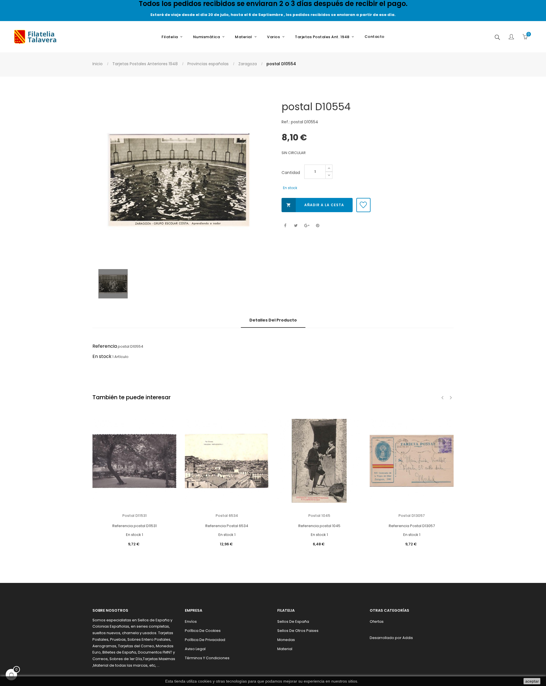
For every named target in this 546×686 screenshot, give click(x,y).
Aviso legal (195, 649)
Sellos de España (293, 621)
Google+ (306, 225)
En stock (101, 356)
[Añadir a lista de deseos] (363, 205)
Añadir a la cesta (315, 204)
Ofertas (377, 621)
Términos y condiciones (207, 658)
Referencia (104, 346)
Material (284, 649)
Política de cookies (203, 630)
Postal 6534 (227, 515)
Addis (407, 637)
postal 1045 (319, 515)
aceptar (532, 681)
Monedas (286, 639)
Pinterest (317, 225)
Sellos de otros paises (297, 630)
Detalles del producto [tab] (273, 320)
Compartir (285, 225)
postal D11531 (134, 515)
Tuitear (295, 225)
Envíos (191, 621)
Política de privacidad (205, 639)
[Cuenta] (511, 37)
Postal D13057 (411, 515)
